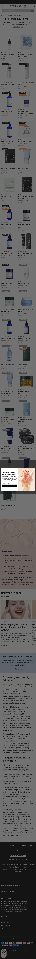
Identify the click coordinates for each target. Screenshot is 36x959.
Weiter (9, 486)
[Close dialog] (34, 469)
